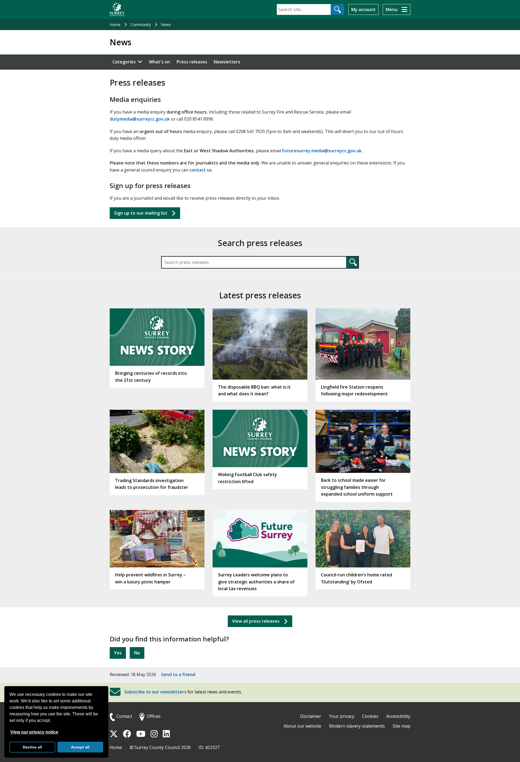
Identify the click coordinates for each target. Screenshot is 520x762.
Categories (124, 62)
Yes (118, 653)
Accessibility (398, 716)
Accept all (80, 747)
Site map (401, 726)
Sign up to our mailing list (140, 213)
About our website (302, 726)
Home (115, 24)
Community (141, 24)
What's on (159, 62)
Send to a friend (178, 674)
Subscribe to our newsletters (155, 692)
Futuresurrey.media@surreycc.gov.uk (322, 151)
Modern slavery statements (357, 726)
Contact (124, 716)
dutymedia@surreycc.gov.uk (140, 119)
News (166, 24)
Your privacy (341, 716)
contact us (200, 170)
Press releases (192, 62)
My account (363, 9)
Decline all (32, 747)
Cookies (370, 716)
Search (352, 262)
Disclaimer (310, 716)
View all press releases (256, 621)
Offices (154, 716)
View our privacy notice (34, 732)
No (137, 653)
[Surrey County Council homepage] (117, 9)
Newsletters (227, 62)
